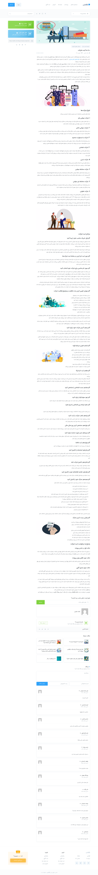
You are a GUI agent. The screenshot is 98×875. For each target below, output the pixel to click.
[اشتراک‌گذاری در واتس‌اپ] (45, 629)
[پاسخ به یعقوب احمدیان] (80, 761)
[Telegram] (45, 13)
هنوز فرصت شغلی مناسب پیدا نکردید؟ (80, 598)
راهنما (78, 856)
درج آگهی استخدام (18, 860)
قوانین (88, 856)
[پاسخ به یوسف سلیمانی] (80, 804)
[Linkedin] (36, 13)
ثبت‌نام (11, 5)
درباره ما (88, 858)
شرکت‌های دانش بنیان (74, 59)
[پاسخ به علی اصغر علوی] (80, 733)
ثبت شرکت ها (61, 861)
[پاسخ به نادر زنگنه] (83, 790)
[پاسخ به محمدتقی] (83, 832)
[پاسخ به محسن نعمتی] (81, 719)
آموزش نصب (61, 864)
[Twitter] (39, 13)
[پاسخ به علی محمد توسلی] (79, 691)
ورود (18, 5)
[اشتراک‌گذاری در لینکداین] (39, 629)
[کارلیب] (86, 5)
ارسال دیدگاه (42, 684)
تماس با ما (77, 858)
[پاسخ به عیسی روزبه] (82, 747)
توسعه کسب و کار (85, 46)
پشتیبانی (62, 856)
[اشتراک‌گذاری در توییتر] (42, 629)
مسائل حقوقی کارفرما (76, 46)
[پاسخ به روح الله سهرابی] (80, 775)
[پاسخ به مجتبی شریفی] (81, 818)
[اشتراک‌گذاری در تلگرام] (48, 629)
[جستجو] (10, 14)
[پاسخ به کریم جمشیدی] (81, 705)
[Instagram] (42, 13)
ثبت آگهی (62, 858)
